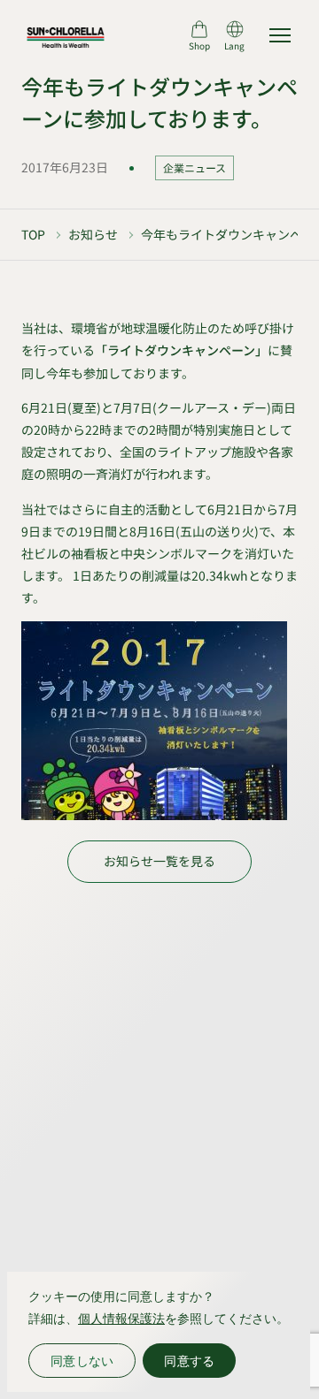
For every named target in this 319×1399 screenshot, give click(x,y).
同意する (189, 1360)
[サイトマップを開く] (280, 35)
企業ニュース (194, 167)
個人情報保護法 (121, 1318)
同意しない (82, 1360)
